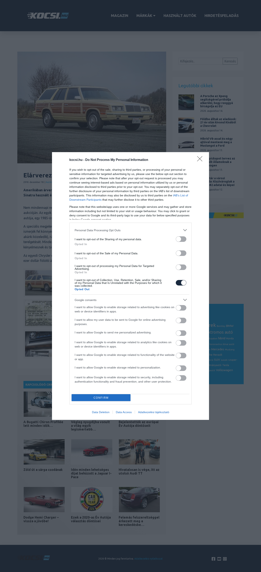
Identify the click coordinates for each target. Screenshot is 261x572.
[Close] (201, 160)
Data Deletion (100, 412)
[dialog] (130, 286)
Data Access (124, 412)
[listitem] (130, 230)
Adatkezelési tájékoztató (153, 412)
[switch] (181, 239)
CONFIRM (101, 397)
